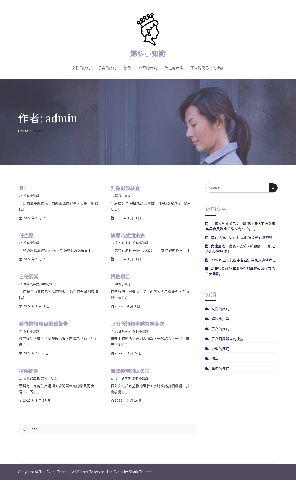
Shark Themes (141, 472)
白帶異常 (29, 276)
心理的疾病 (148, 68)
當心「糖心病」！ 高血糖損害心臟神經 (242, 237)
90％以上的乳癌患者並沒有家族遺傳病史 (243, 260)
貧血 (24, 188)
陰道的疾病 (174, 68)
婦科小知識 (148, 53)
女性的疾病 (81, 68)
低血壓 (26, 235)
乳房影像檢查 (125, 188)
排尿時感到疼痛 (128, 235)
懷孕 (127, 68)
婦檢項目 (120, 276)
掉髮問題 (29, 371)
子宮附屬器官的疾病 (207, 68)
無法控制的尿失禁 (130, 371)
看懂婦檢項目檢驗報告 (43, 324)
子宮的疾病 (107, 68)
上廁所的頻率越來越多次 (137, 324)
